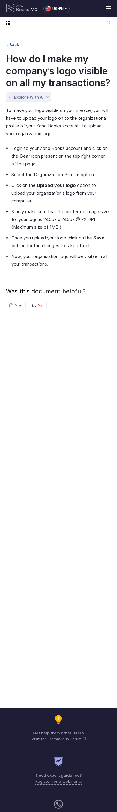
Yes (18, 305)
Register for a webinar (57, 781)
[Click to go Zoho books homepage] (17, 8)
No (40, 305)
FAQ (34, 9)
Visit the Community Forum (57, 738)
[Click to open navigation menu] (10, 23)
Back (14, 44)
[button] (54, 8)
